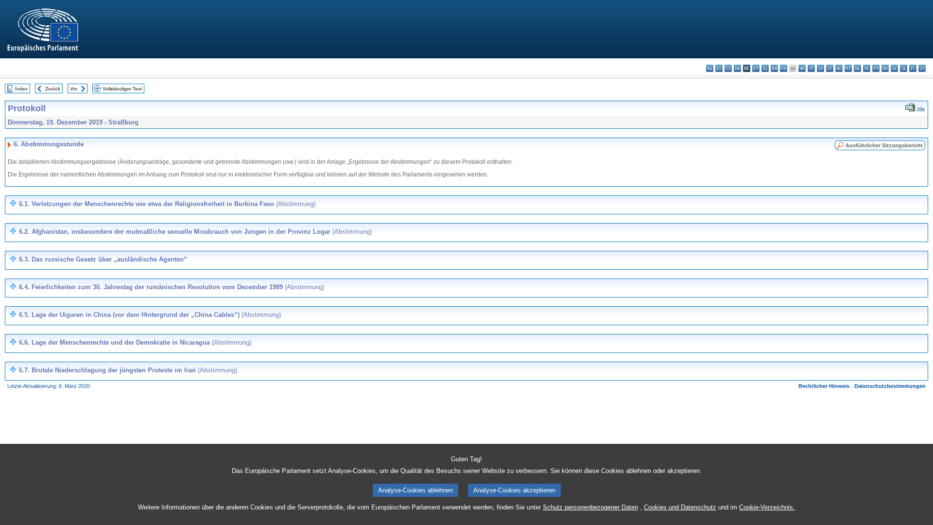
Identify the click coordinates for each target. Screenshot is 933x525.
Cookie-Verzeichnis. (767, 507)
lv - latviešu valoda (820, 68)
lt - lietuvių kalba (829, 68)
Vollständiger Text (122, 88)
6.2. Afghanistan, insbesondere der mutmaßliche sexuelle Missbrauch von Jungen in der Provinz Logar (195, 231)
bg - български (709, 68)
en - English (774, 68)
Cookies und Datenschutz (680, 507)
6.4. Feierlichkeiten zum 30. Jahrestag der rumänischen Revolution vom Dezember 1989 (171, 287)
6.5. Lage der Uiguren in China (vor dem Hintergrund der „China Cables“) (150, 314)
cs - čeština (728, 68)
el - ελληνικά (765, 68)
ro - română (885, 68)
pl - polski (866, 68)
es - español (719, 68)
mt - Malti (848, 68)
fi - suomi (912, 68)
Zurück (52, 88)
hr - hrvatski (802, 68)
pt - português (876, 68)
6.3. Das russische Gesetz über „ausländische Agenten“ (103, 259)
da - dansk (737, 68)
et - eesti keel (756, 68)
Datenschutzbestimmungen (890, 386)
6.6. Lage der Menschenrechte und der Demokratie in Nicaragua (135, 342)
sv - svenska (922, 68)
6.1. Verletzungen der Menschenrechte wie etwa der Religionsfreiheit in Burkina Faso (167, 204)
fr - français (783, 68)
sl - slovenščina (903, 68)
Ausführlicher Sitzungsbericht (884, 145)
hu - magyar (839, 68)
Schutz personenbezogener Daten (590, 507)
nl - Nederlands (857, 68)
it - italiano (811, 68)
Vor (73, 88)
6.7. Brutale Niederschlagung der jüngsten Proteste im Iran (128, 370)
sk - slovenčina (894, 68)
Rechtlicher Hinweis (823, 386)
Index (21, 88)
